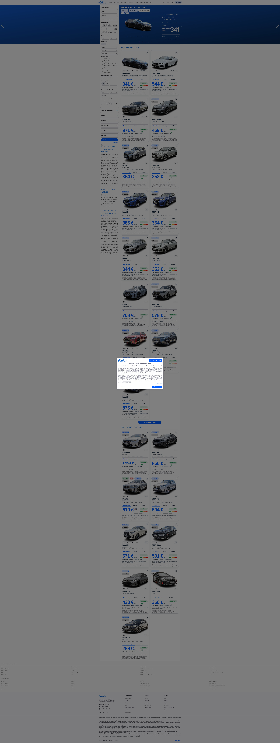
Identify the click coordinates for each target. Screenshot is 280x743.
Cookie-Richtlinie (127, 381)
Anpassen (123, 386)
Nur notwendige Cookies (156, 360)
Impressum (159, 383)
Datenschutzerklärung (127, 382)
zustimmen (157, 386)
